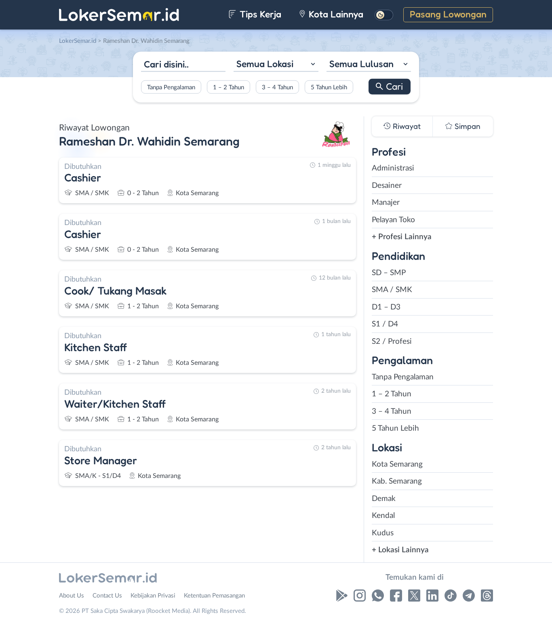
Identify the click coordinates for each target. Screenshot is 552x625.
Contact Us (107, 596)
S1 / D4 (385, 324)
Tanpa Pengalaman (171, 87)
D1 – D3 (386, 307)
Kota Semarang (397, 464)
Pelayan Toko (393, 220)
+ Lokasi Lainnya (400, 550)
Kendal (383, 516)
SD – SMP (389, 273)
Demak (384, 499)
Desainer (387, 185)
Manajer (386, 202)
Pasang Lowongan (448, 13)
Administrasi (393, 168)
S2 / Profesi (392, 341)
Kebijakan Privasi (153, 596)
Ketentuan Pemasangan (214, 596)
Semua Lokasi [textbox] (264, 63)
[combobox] (276, 65)
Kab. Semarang (397, 481)
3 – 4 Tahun (277, 87)
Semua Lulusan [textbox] (361, 63)
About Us (71, 596)
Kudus (383, 533)
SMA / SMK (392, 290)
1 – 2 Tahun (228, 87)
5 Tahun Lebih (329, 87)
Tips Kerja (259, 13)
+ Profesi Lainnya (402, 237)
